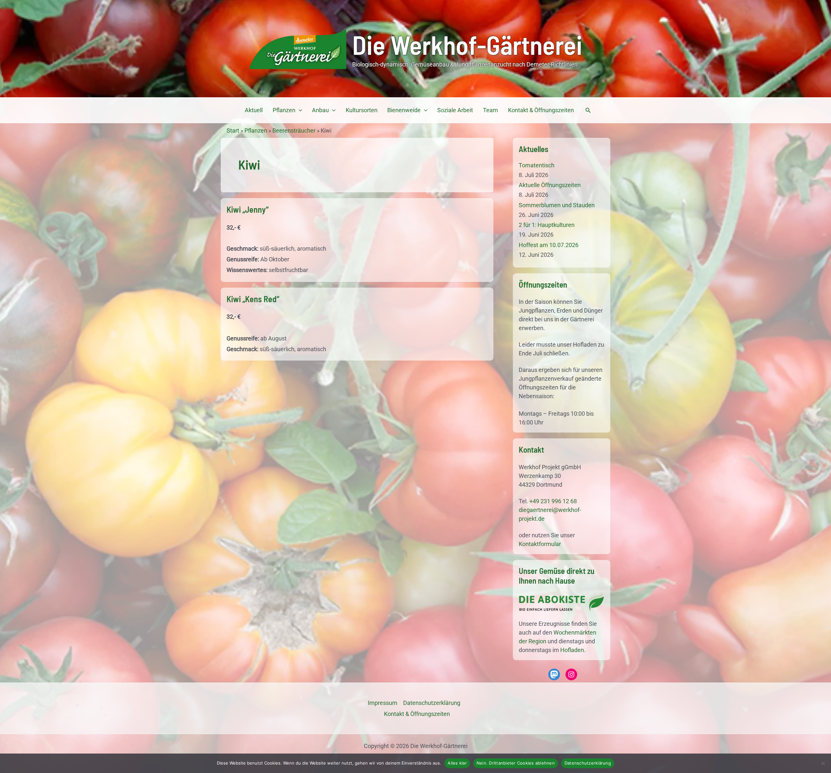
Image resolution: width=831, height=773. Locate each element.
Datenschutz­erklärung (431, 702)
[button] (298, 110)
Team (490, 110)
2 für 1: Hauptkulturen (547, 224)
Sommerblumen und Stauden (557, 205)
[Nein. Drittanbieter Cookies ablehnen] (823, 763)
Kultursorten (362, 110)
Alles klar (457, 763)
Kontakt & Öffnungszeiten (541, 110)
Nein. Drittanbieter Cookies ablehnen (516, 763)
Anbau (320, 110)
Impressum (382, 702)
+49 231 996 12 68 (553, 501)
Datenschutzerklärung (587, 763)
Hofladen (572, 650)
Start (233, 130)
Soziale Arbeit (455, 110)
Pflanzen (284, 110)
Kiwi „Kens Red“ (253, 299)
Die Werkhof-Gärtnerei (467, 44)
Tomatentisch (536, 165)
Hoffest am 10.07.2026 (548, 245)
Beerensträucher (294, 130)
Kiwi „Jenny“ (247, 209)
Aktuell (254, 110)
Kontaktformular (540, 544)
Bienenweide (404, 110)
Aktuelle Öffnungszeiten (550, 185)
